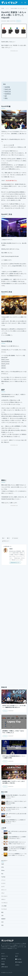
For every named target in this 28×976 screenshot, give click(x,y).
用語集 (3, 964)
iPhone (2, 870)
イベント (7, 8)
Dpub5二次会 (8, 89)
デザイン (3, 899)
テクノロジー (4, 896)
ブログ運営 (3, 905)
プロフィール (4, 956)
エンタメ (3, 883)
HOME (2, 8)
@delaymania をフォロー (15, 562)
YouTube (3, 876)
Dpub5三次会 (8, 91)
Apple (2, 864)
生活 (2, 922)
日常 (2, 915)
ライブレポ (3, 909)
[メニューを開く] (25, 2)
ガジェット (3, 889)
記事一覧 (3, 958)
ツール (3, 961)
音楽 (2, 925)
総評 (6, 95)
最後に (6, 98)
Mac (2, 873)
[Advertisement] (14, 66)
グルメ (2, 893)
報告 (2, 912)
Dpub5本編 (7, 87)
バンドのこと (4, 902)
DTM (2, 867)
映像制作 (3, 918)
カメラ (2, 886)
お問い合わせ (4, 966)
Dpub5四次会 (8, 93)
